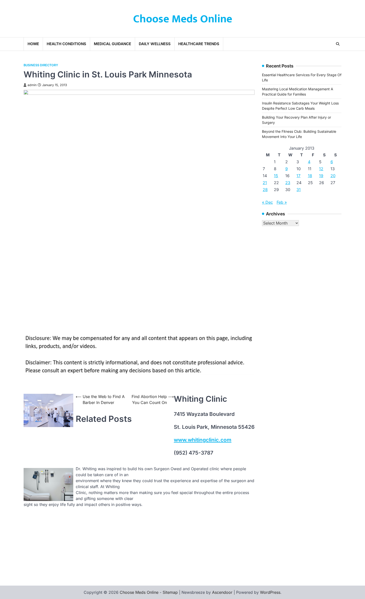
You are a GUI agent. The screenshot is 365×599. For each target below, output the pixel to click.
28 (265, 189)
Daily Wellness (155, 43)
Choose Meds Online (182, 19)
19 (321, 175)
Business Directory (41, 65)
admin (32, 85)
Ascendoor (222, 592)
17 (298, 175)
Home (33, 43)
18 (310, 175)
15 (276, 175)
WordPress (270, 592)
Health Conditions (66, 43)
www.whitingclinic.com (202, 440)
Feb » (282, 202)
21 (265, 182)
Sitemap (170, 592)
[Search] (337, 44)
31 (298, 189)
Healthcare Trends (198, 43)
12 (321, 168)
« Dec (267, 202)
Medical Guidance (112, 43)
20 (332, 175)
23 (287, 182)
